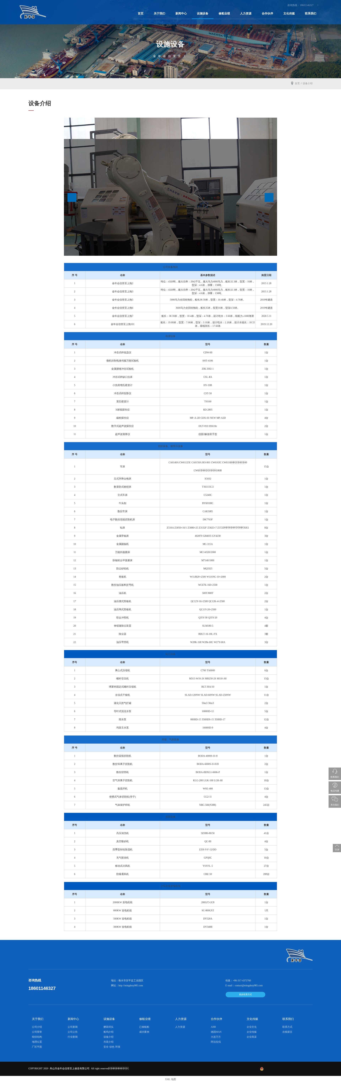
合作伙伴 (267, 13)
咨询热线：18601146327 (300, 5)
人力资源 (245, 13)
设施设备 (202, 13)
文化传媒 (289, 13)
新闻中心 (181, 13)
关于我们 (159, 13)
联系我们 (310, 13)
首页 (141, 13)
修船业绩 (224, 13)
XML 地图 (170, 1079)
